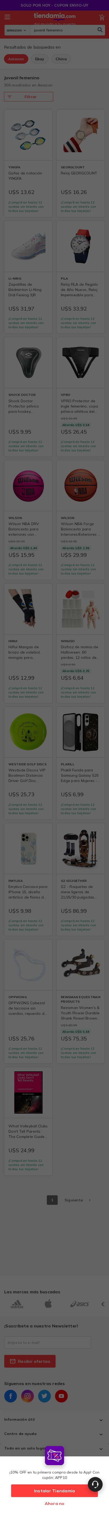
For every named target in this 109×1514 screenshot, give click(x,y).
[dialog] (54, 1478)
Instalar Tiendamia (54, 1490)
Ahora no (55, 1503)
